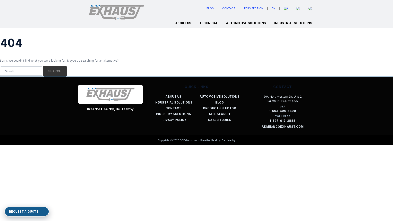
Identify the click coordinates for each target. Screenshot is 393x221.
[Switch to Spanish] (310, 8)
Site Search (219, 114)
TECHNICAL (208, 23)
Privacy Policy (173, 120)
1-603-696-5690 (282, 111)
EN (273, 8)
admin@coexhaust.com (283, 126)
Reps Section (253, 8)
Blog (210, 8)
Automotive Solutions (246, 23)
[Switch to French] (286, 8)
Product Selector (219, 108)
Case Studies (219, 120)
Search (55, 71)
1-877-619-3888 (283, 120)
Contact (229, 8)
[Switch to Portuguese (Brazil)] (298, 8)
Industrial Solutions (293, 23)
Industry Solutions (173, 114)
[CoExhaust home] (110, 94)
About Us (173, 96)
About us (183, 23)
